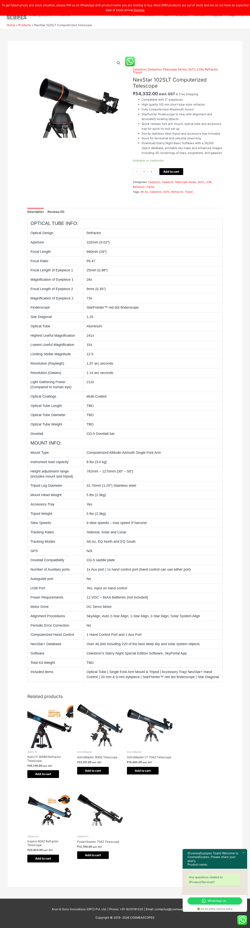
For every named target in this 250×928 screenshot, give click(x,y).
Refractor (211, 69)
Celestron (139, 69)
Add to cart (171, 171)
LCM (200, 69)
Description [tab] (35, 212)
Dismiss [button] (139, 10)
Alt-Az (144, 191)
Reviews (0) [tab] (55, 212)
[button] (118, 63)
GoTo (192, 69)
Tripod (137, 72)
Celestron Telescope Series (167, 69)
